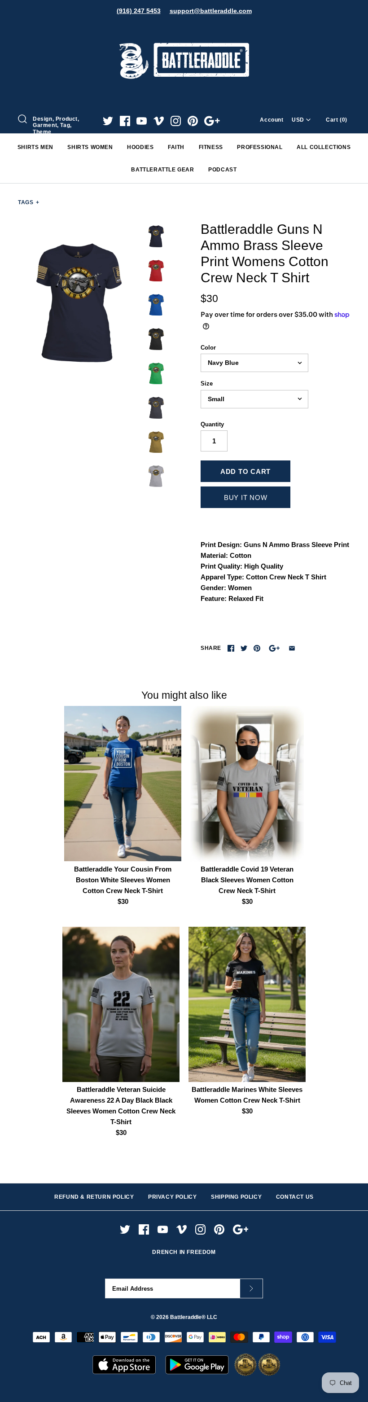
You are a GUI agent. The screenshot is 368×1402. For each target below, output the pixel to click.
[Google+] (212, 121)
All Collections (323, 147)
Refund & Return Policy (94, 1197)
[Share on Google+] (274, 648)
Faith (176, 147)
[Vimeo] (158, 121)
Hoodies (140, 147)
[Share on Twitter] (244, 648)
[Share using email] (292, 648)
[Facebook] (125, 121)
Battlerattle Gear (162, 169)
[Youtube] (141, 121)
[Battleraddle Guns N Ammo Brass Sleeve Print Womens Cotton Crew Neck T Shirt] (79, 302)
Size (207, 383)
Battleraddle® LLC (193, 1317)
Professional (259, 147)
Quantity (212, 424)
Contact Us (295, 1197)
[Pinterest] (193, 121)
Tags (28, 202)
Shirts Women (90, 147)
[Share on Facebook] (231, 648)
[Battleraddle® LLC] (184, 30)
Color (208, 347)
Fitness (211, 147)
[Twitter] (108, 121)
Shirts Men (35, 147)
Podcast (222, 169)
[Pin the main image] (257, 648)
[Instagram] (176, 121)
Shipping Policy (236, 1197)
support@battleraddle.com (211, 10)
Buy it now (245, 497)
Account (271, 120)
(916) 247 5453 (139, 10)
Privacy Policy (172, 1197)
